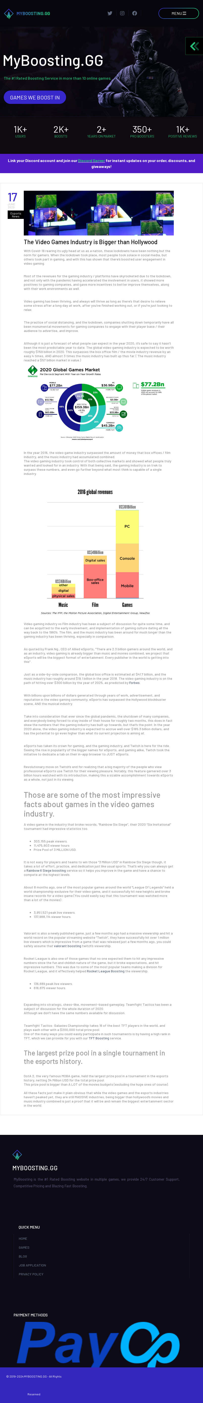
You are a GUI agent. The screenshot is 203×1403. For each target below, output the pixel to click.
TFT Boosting (99, 1038)
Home (23, 1238)
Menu (177, 13)
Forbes (134, 682)
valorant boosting (67, 946)
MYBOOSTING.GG (33, 13)
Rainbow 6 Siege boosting (46, 870)
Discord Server (91, 160)
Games (24, 1247)
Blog (23, 1256)
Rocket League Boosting (106, 971)
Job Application (32, 1265)
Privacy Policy (31, 1274)
